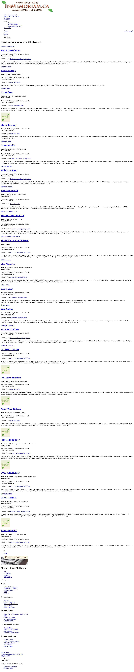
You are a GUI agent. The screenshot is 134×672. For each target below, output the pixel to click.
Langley (6, 575)
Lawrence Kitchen (9, 617)
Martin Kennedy (8, 125)
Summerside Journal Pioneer (18, 277)
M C (5, 616)
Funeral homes (12, 23)
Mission (6, 572)
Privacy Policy (8, 590)
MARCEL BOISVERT (11, 629)
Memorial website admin (15, 26)
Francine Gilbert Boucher (11, 632)
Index (6, 31)
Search (6, 600)
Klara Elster (7, 644)
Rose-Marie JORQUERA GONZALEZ (16, 614)
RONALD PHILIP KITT (12, 215)
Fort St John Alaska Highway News (20, 59)
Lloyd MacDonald (9, 643)
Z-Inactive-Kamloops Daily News (20, 229)
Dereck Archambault (10, 619)
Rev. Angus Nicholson (11, 377)
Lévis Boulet (8, 631)
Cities (6, 34)
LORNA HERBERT (10, 440)
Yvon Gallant (7, 289)
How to (6, 593)
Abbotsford (7, 573)
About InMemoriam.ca (11, 587)
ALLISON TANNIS (10, 329)
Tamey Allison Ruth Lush (11, 641)
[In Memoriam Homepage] (27, 11)
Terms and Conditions (10, 588)
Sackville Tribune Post (16, 105)
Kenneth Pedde (8, 145)
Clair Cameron (8, 264)
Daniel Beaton (8, 639)
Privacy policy (8, 668)
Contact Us (7, 28)
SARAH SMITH (8, 498)
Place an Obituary (9, 602)
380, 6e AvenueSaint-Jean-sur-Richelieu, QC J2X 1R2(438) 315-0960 (12, 654)
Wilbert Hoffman (9, 170)
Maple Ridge (8, 577)
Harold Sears (7, 92)
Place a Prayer (8, 605)
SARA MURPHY (9, 530)
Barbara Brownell (9, 190)
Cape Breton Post (15, 82)
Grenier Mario (8, 628)
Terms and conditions (10, 666)
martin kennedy (8, 70)
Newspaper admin (13, 24)
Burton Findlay (8, 646)
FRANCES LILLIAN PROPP (15, 240)
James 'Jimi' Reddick (11, 409)
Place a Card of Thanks (11, 604)
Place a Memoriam (9, 607)
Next (5, 553)
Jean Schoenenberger (11, 50)
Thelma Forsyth (8, 620)
